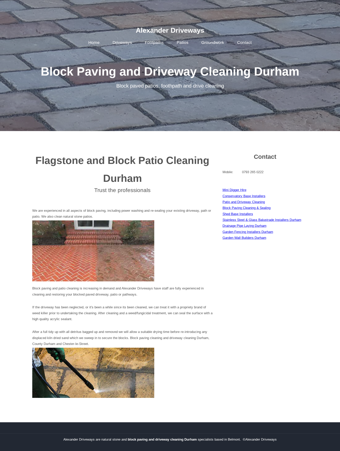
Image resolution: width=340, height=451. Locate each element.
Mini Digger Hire (234, 190)
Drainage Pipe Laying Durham (244, 226)
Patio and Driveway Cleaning (244, 202)
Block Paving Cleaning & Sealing (247, 208)
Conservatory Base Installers (244, 196)
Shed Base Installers (238, 214)
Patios (182, 42)
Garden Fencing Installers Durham (248, 232)
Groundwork (212, 42)
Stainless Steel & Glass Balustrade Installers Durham (262, 220)
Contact (244, 42)
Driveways (122, 42)
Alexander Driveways (170, 30)
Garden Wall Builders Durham (244, 238)
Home (94, 42)
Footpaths (154, 42)
